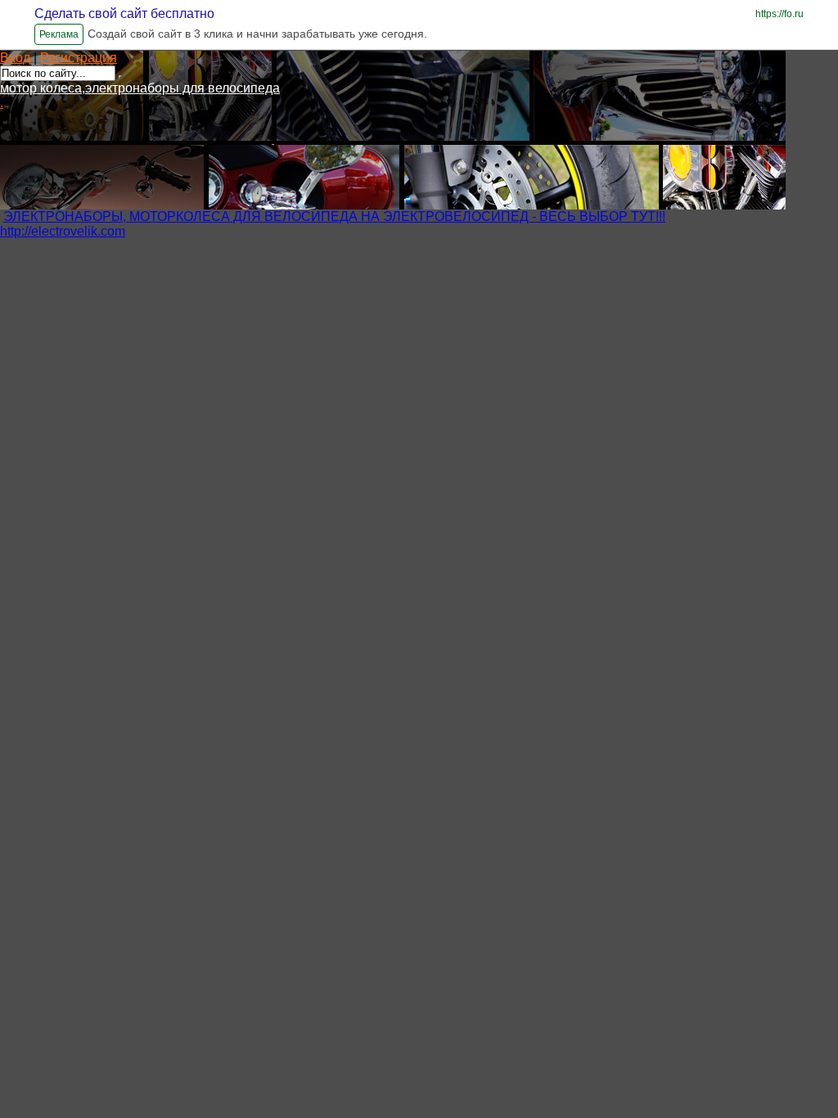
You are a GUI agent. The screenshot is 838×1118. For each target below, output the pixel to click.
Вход (15, 58)
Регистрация (78, 58)
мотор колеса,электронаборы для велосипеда (140, 88)
